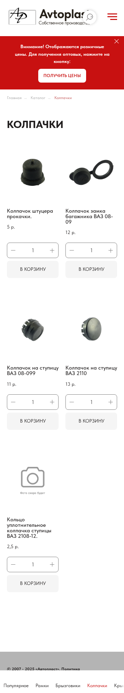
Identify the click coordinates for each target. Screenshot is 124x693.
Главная (14, 97)
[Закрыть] (117, 41)
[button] (62, 76)
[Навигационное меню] (112, 16)
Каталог (38, 97)
